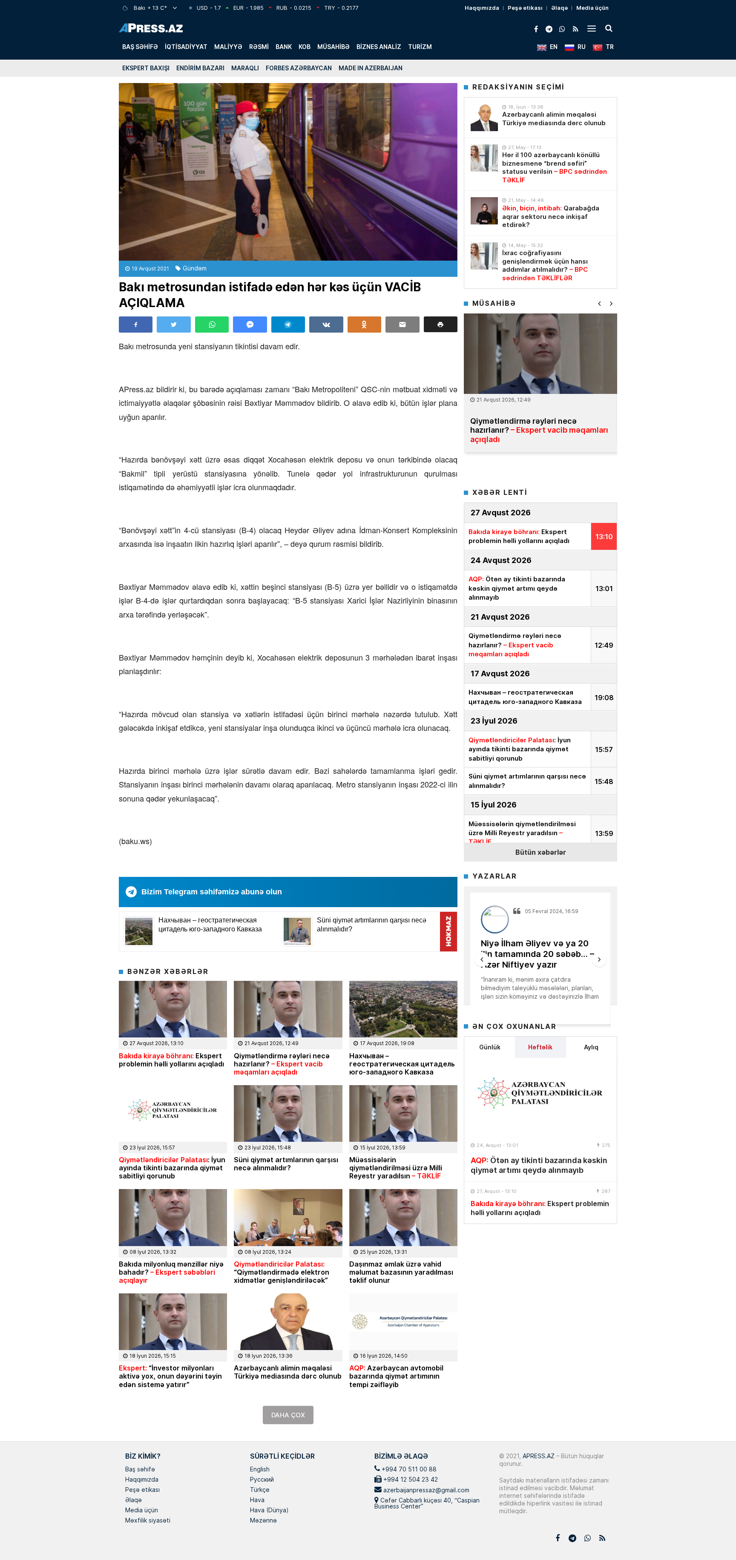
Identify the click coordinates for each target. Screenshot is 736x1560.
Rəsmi (259, 47)
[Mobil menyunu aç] (591, 28)
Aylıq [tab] (591, 1047)
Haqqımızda (482, 7)
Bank (284, 47)
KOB (304, 47)
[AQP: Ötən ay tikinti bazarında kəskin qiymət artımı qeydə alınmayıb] (540, 1098)
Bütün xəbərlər (540, 852)
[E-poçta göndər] (402, 324)
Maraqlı (245, 68)
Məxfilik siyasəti (147, 1520)
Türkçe (260, 1490)
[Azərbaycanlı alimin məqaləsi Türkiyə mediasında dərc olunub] (484, 117)
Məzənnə (263, 1520)
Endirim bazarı (200, 68)
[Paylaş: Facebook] (135, 324)
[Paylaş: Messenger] (250, 324)
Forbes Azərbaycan (299, 68)
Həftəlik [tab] (540, 1047)
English (260, 1469)
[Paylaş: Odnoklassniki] (364, 324)
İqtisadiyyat (186, 47)
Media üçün (592, 7)
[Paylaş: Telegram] (288, 324)
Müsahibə (333, 47)
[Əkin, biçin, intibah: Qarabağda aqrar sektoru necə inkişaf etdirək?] (484, 210)
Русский (262, 1480)
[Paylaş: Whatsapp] (212, 324)
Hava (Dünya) (269, 1510)
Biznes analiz (378, 47)
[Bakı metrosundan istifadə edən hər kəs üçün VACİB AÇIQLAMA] (288, 172)
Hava (257, 1500)
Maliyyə (228, 47)
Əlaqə (559, 7)
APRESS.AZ (538, 1456)
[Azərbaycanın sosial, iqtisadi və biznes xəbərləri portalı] (151, 27)
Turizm (420, 47)
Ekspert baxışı (146, 68)
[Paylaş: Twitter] (173, 324)
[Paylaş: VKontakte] (326, 324)
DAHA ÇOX (288, 1415)
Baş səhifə (140, 47)
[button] (440, 324)
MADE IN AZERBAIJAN (370, 68)
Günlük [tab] (489, 1047)
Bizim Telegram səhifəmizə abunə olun (211, 892)
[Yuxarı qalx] (712, 1536)
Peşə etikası (525, 7)
